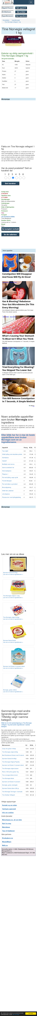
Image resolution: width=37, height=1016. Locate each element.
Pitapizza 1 (5, 474)
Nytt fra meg (6, 823)
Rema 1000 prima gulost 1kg (10, 772)
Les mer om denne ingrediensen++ (13, 574)
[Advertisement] (18, 119)
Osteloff (4, 461)
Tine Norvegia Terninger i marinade (12, 791)
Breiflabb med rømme (8, 464)
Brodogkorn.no (7, 838)
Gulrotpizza (5, 457)
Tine (2, 213)
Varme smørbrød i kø (8, 467)
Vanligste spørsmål (9, 809)
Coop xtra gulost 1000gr (9, 748)
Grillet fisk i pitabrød (7, 491)
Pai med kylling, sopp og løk (10, 477)
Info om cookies (8, 812)
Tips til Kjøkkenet (8, 831)
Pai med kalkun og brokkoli (9, 484)
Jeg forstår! (30, 1013)
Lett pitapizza (6, 494)
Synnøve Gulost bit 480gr (9, 758)
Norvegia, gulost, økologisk (9, 785)
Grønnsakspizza (6, 471)
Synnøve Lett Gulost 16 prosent (11, 782)
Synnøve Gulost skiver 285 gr (10, 788)
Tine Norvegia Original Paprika (11, 762)
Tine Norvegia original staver (10, 768)
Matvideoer (6, 827)
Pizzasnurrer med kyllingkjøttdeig (11, 497)
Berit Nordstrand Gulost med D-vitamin (13, 755)
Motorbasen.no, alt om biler (12, 820)
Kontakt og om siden (9, 805)
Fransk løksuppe (7, 481)
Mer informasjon (16, 1014)
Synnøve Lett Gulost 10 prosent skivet (13, 765)
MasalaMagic (6, 842)
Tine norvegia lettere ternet (10, 775)
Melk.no (5, 845)
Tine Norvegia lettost (8, 778)
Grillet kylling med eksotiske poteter (12, 454)
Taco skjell (5, 451)
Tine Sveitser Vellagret (8, 795)
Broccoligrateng (6, 487)
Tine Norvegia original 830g (10, 752)
